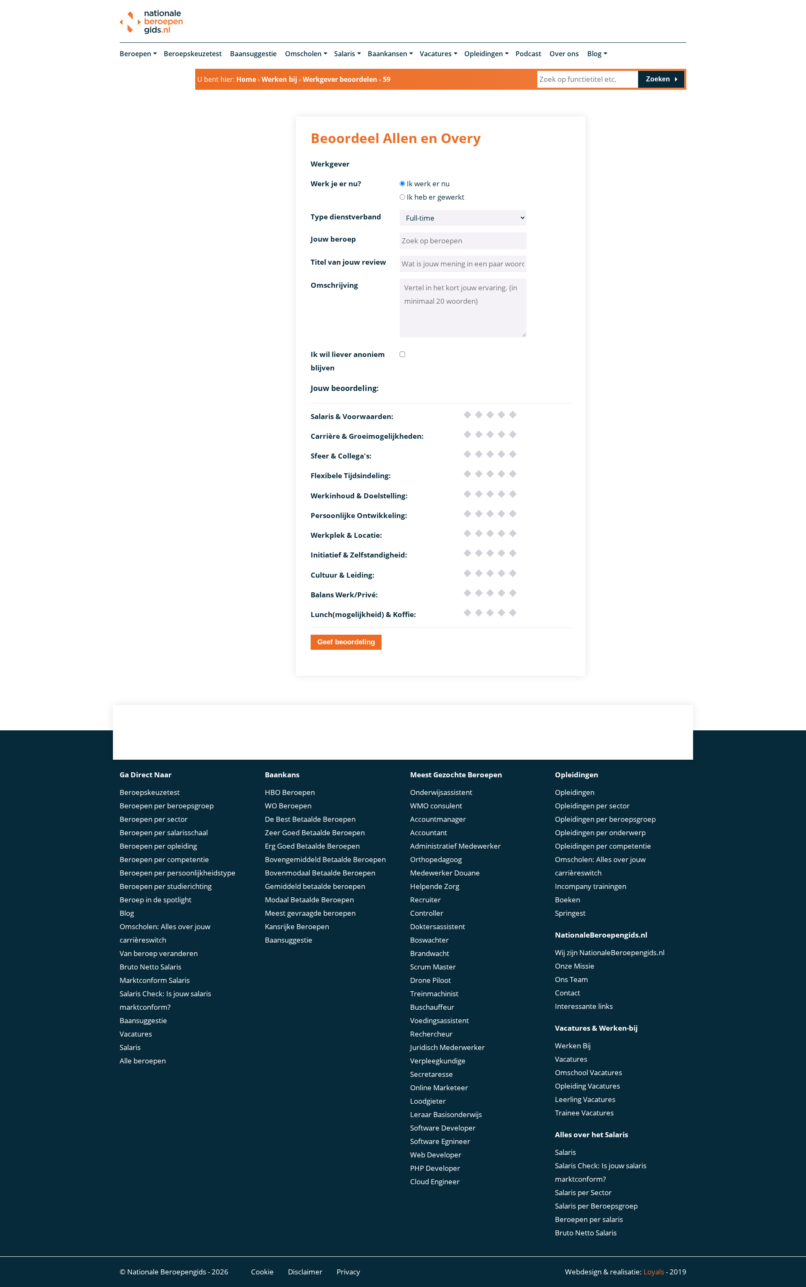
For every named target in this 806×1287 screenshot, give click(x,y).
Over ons (564, 53)
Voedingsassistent (439, 1020)
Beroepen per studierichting (166, 886)
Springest (570, 913)
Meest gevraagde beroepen (310, 913)
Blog (594, 53)
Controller (426, 913)
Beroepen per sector (154, 819)
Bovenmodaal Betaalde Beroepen (320, 873)
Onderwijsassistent (441, 792)
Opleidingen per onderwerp (600, 832)
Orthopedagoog (436, 859)
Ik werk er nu (428, 183)
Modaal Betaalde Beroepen (309, 899)
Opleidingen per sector (592, 805)
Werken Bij (573, 1045)
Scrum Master (433, 967)
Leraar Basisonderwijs (446, 1114)
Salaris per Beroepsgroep (596, 1206)
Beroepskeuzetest (193, 53)
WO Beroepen (288, 805)
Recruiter (425, 899)
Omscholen (303, 53)
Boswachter (429, 940)
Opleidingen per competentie (603, 846)
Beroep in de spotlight (155, 899)
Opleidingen (483, 53)
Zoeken (658, 79)
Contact (567, 993)
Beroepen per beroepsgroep (167, 805)
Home (246, 79)
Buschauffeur (432, 1007)
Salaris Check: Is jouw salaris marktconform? (165, 1000)
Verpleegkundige (438, 1061)
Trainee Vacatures (584, 1113)
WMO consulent (436, 805)
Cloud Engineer (435, 1181)
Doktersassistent (437, 926)
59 (386, 79)
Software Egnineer (440, 1141)
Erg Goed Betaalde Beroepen (312, 846)
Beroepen (135, 53)
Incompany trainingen (590, 886)
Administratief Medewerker (455, 846)
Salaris (344, 53)
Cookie (262, 1272)
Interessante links (584, 1006)
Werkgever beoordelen (340, 79)
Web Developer (435, 1154)
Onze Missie (574, 966)
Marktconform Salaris (155, 980)
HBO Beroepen (290, 792)
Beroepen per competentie (164, 859)
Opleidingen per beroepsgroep (605, 819)
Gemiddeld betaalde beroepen (315, 886)
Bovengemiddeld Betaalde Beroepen (325, 859)
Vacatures (436, 53)
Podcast (528, 53)
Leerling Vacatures (585, 1099)
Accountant (428, 832)
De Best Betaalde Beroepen (310, 819)
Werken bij (279, 79)
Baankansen (387, 53)
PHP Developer (435, 1168)
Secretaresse (431, 1074)
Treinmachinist (434, 993)
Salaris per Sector (583, 1192)
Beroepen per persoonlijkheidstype (178, 873)
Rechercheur (431, 1034)
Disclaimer (305, 1272)
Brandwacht (429, 953)
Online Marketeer (439, 1087)
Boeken (567, 899)
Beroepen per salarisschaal (164, 832)
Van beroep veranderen (159, 953)
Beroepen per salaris (589, 1219)
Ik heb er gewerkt (435, 197)
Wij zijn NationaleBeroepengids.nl (610, 952)
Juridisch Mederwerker (447, 1047)
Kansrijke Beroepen (297, 926)
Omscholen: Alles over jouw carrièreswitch (165, 933)
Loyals (654, 1272)
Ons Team (571, 979)
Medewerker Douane (445, 873)
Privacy (348, 1272)
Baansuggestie (253, 53)
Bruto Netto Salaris (150, 967)
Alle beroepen (143, 1061)
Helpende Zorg (434, 886)
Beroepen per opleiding (158, 846)
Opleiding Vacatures (587, 1086)
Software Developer (443, 1128)
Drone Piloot (430, 980)
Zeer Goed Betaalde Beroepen (315, 832)
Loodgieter (428, 1101)
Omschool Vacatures (588, 1072)
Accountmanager (438, 819)
